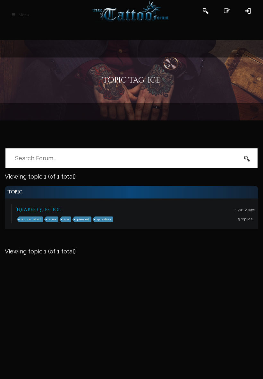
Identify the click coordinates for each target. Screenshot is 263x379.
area (52, 219)
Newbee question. (40, 210)
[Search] (247, 158)
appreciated (31, 219)
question (104, 219)
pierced (83, 219)
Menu (24, 15)
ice (66, 219)
